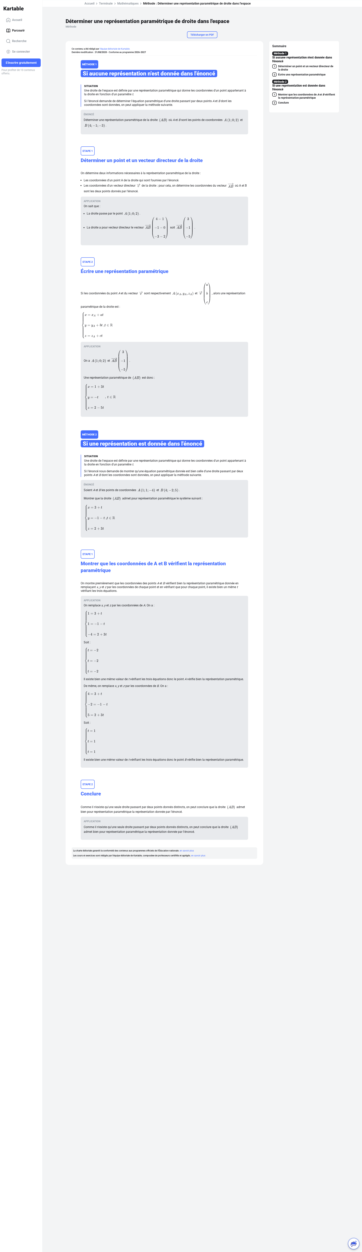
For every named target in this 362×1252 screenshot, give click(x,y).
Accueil (17, 20)
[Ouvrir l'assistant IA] (353, 1243)
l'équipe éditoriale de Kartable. (115, 49)
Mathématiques (128, 3)
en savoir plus (187, 850)
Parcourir (18, 30)
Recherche (19, 41)
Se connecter (21, 51)
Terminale (106, 3)
